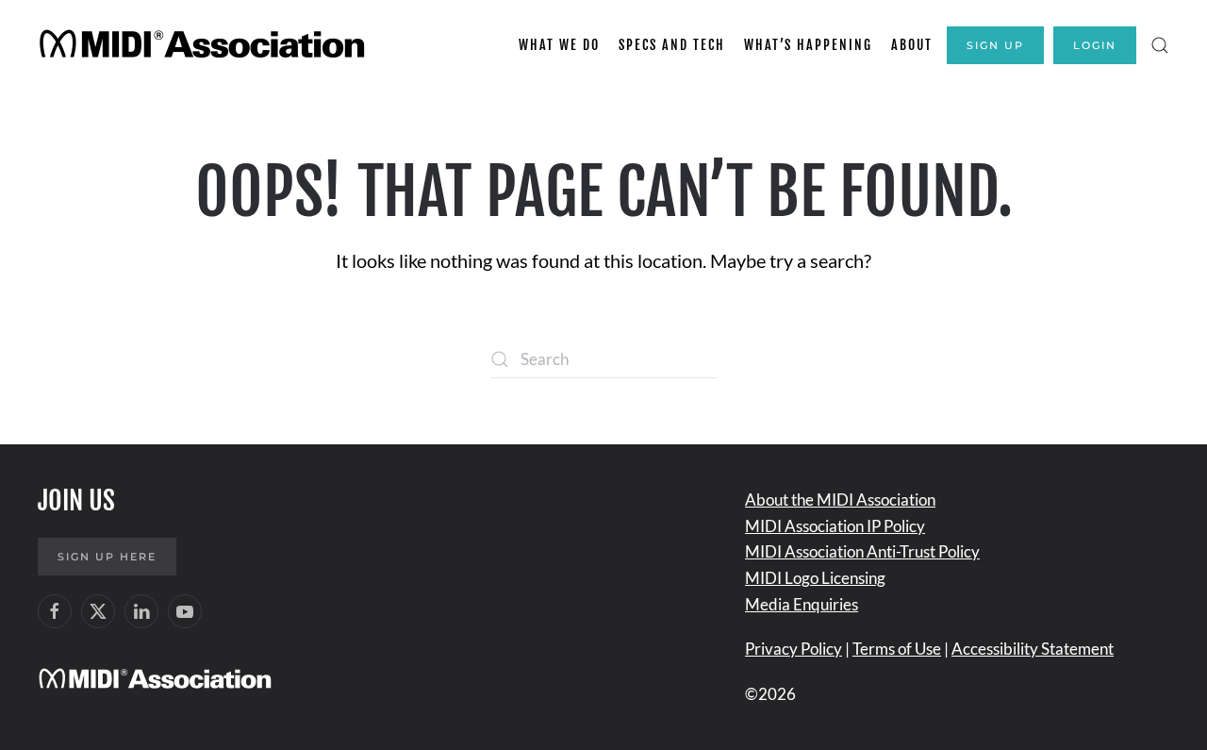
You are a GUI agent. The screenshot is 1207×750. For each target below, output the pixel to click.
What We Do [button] (559, 45)
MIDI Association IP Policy (835, 526)
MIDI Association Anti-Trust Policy (862, 551)
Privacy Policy (793, 648)
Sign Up (995, 45)
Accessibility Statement (1032, 648)
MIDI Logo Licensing (815, 578)
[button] (1159, 45)
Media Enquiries (801, 604)
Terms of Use (896, 648)
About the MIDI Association (840, 499)
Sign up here (107, 556)
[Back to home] (205, 45)
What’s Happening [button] (808, 45)
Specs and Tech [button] (672, 45)
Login (1094, 45)
